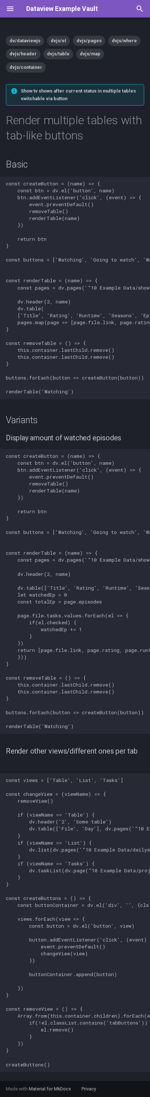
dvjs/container (25, 67)
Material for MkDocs (50, 1089)
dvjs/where (124, 40)
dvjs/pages (89, 40)
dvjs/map (90, 53)
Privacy (89, 1089)
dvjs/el (58, 40)
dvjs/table (58, 53)
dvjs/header (23, 53)
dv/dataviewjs (24, 40)
